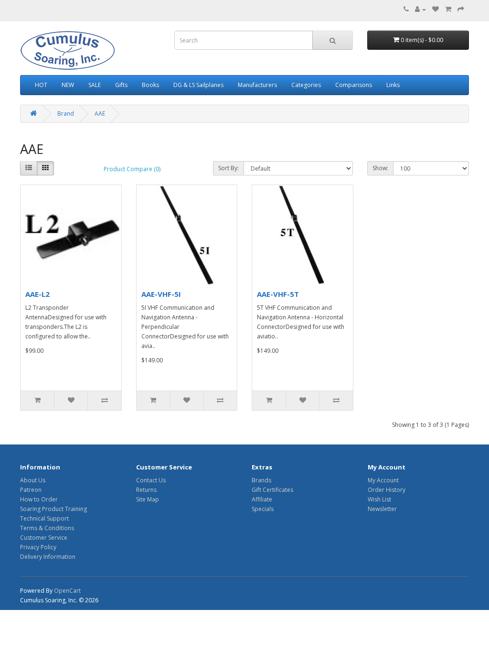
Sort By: (228, 168)
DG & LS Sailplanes (198, 85)
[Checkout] (460, 9)
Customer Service (43, 537)
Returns (146, 490)
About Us (32, 480)
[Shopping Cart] (448, 9)
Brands (261, 480)
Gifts (121, 85)
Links (393, 85)
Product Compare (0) (132, 169)
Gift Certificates (272, 490)
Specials (263, 509)
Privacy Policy (38, 547)
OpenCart (67, 591)
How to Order (39, 499)
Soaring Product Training (53, 509)
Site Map (147, 499)
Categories (306, 85)
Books (150, 85)
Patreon (31, 490)
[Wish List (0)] (435, 9)
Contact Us (151, 480)
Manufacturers (257, 85)
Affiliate (262, 499)
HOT (41, 85)
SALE (94, 85)
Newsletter (382, 509)
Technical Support (44, 518)
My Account (383, 480)
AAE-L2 (37, 294)
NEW (68, 85)
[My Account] (420, 9)
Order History (386, 490)
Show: (380, 168)
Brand (65, 113)
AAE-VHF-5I (161, 294)
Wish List (379, 499)
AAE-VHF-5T (278, 294)
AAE (100, 113)
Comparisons (353, 85)
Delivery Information (47, 557)
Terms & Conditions (47, 528)
